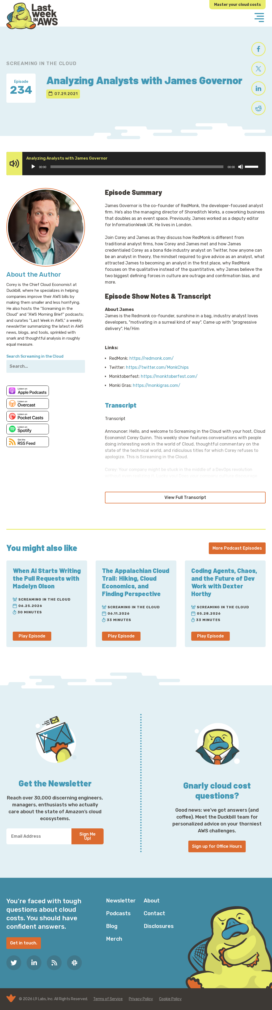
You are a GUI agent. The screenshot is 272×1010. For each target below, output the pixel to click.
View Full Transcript (185, 497)
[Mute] (240, 166)
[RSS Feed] (54, 962)
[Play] (33, 166)
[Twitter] (13, 962)
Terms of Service (108, 999)
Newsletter (121, 900)
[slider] (252, 166)
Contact (154, 913)
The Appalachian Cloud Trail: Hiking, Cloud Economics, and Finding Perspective (135, 582)
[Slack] (74, 962)
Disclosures (159, 926)
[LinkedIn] (34, 962)
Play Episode (32, 636)
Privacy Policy (141, 999)
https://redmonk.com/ (151, 358)
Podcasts (118, 913)
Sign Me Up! (87, 836)
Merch (114, 939)
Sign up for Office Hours (217, 846)
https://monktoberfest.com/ (169, 376)
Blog (111, 926)
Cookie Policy (170, 999)
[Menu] (259, 18)
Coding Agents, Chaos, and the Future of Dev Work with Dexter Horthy (224, 582)
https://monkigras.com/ (156, 385)
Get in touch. (23, 942)
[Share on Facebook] (258, 49)
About (152, 900)
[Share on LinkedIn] (258, 88)
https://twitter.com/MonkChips (157, 367)
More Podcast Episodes (237, 548)
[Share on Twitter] (258, 69)
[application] (144, 166)
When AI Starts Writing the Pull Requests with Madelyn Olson (47, 578)
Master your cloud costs (237, 4)
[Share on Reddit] (258, 108)
